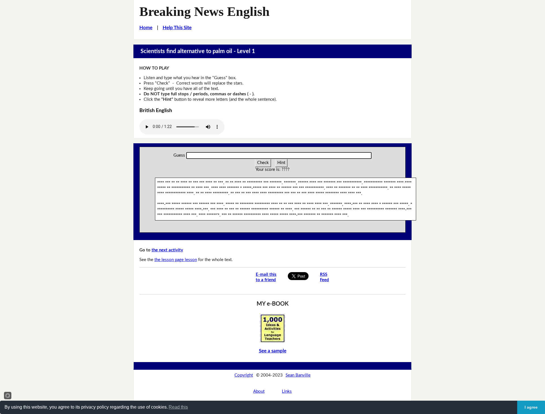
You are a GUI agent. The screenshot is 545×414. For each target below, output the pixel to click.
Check (263, 163)
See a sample (272, 350)
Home (145, 27)
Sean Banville (298, 375)
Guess (179, 155)
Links (287, 391)
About (259, 391)
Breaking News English (204, 11)
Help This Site (177, 27)
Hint (281, 163)
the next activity (167, 250)
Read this (178, 407)
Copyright (243, 375)
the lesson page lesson (175, 260)
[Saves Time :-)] (272, 328)
